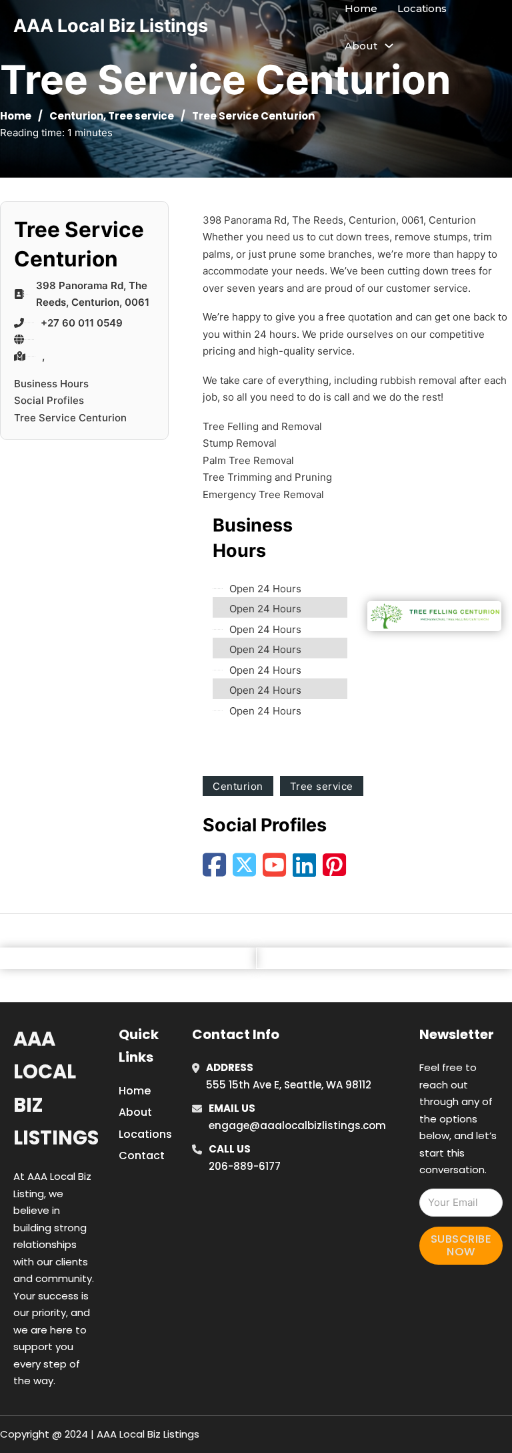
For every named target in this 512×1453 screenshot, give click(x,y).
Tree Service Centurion (70, 417)
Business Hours (51, 383)
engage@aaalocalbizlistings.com (297, 1125)
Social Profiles (49, 400)
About (135, 1112)
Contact (142, 1155)
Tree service (141, 116)
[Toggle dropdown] (389, 46)
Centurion (76, 116)
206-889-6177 (245, 1166)
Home (361, 8)
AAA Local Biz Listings (110, 26)
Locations (422, 8)
